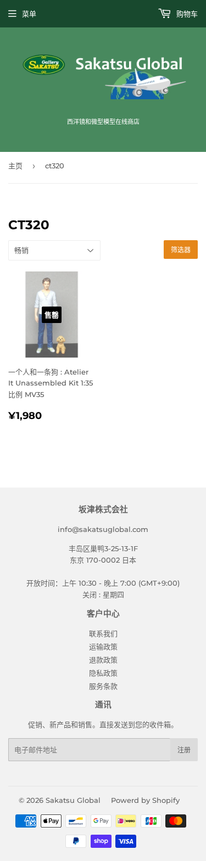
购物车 (186, 13)
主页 (15, 165)
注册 (184, 750)
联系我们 (103, 633)
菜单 (29, 13)
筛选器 (181, 250)
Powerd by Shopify (145, 800)
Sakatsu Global (73, 800)
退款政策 (103, 659)
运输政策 (103, 646)
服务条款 (103, 686)
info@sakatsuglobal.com (103, 529)
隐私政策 (103, 673)
